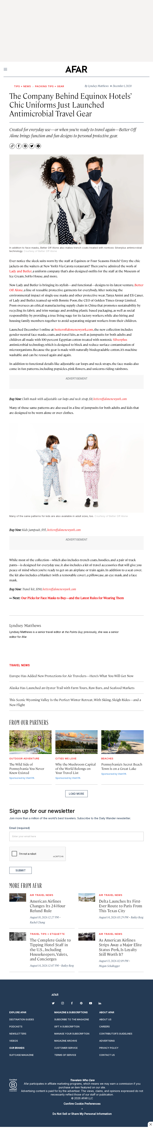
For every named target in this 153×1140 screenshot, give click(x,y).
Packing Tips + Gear (49, 86)
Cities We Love (65, 758)
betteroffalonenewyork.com (73, 329)
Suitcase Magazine (21, 1055)
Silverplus (120, 339)
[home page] (76, 69)
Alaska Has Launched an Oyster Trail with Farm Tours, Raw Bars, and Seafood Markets (72, 687)
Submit (20, 870)
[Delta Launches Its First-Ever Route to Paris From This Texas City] (86, 897)
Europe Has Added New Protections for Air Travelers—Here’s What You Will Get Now (71, 676)
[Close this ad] (150, 1124)
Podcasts (15, 1026)
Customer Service (66, 1047)
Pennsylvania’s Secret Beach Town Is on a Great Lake (121, 766)
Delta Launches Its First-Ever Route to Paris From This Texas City (120, 905)
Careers (104, 1026)
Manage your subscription (71, 1033)
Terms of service (65, 1055)
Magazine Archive (65, 1040)
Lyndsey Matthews (25, 625)
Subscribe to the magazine (71, 1019)
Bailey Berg (137, 917)
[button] (82, 1103)
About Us (105, 1019)
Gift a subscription (66, 1026)
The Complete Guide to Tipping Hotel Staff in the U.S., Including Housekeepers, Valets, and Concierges (50, 949)
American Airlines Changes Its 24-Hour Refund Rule (47, 905)
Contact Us (107, 1055)
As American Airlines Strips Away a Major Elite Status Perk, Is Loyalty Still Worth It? (120, 947)
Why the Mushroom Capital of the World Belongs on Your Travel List (75, 768)
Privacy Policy (108, 1047)
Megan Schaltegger (109, 966)
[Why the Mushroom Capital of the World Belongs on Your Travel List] (76, 742)
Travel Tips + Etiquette (47, 933)
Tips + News (22, 86)
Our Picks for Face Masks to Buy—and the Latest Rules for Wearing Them (72, 598)
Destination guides (21, 1019)
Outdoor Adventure (24, 758)
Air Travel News (41, 894)
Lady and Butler (20, 271)
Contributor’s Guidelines (115, 1033)
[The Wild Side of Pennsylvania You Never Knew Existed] (30, 742)
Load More (76, 793)
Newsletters (17, 1033)
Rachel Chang (37, 922)
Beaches (107, 758)
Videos (13, 1040)
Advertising (107, 1040)
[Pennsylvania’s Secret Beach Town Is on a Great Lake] (122, 742)
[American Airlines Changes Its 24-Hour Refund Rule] (17, 897)
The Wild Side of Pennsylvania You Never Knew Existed (26, 768)
